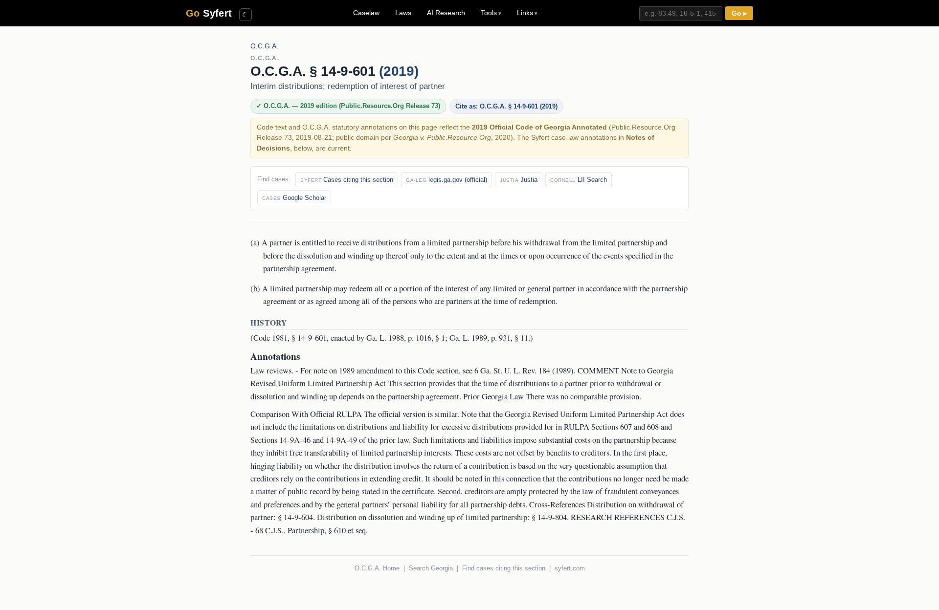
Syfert (209, 13)
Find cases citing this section (503, 568)
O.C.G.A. (264, 46)
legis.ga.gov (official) (446, 179)
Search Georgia (431, 568)
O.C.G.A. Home (377, 568)
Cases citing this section (346, 179)
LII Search (578, 179)
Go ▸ (739, 13)
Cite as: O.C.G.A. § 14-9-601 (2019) (506, 106)
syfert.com (570, 568)
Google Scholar (294, 197)
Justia (518, 179)
